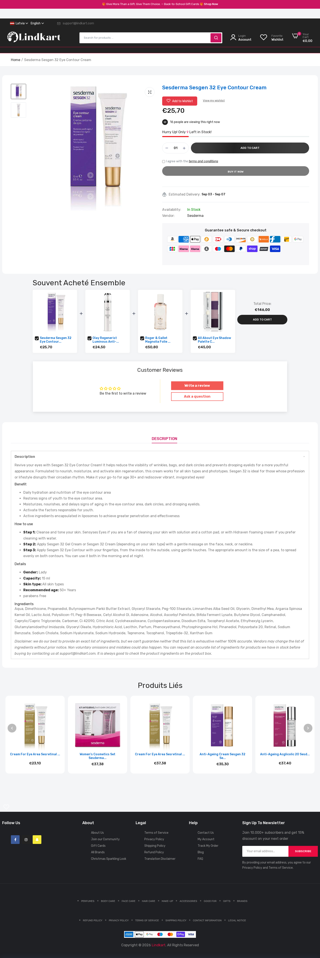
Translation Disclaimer (159, 859)
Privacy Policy (154, 839)
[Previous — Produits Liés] (12, 728)
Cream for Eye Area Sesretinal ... (35, 754)
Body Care (108, 901)
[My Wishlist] (6, 807)
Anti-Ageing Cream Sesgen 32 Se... (222, 756)
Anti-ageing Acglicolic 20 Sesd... (285, 754)
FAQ (200, 859)
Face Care (128, 901)
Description (164, 438)
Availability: (171, 210)
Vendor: (168, 216)
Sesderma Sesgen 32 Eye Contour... (55, 340)
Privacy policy (119, 920)
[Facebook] (15, 839)
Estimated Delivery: (184, 194)
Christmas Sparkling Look (108, 859)
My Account (206, 839)
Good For (210, 901)
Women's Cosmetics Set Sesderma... (97, 756)
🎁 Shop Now (209, 4)
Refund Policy (154, 852)
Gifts (227, 901)
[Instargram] (26, 839)
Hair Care (148, 901)
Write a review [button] (197, 386)
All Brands (98, 852)
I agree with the (192, 161)
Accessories (188, 901)
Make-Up (167, 901)
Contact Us (206, 833)
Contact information (207, 920)
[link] (311, 926)
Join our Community (105, 839)
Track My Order (208, 846)
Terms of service (147, 920)
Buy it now (236, 171)
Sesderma (195, 216)
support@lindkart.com (78, 23)
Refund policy (92, 920)
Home (15, 60)
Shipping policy (175, 920)
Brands (242, 901)
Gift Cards (98, 846)
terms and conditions (203, 161)
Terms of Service (156, 833)
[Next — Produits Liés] (308, 728)
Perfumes (87, 901)
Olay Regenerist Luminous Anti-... (106, 340)
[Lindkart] (34, 37)
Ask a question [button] (197, 396)
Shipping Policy (154, 846)
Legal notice (237, 920)
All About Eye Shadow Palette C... (214, 340)
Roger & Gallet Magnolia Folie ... (157, 340)
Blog (201, 852)
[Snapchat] (37, 839)
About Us (97, 833)
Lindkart (158, 945)
